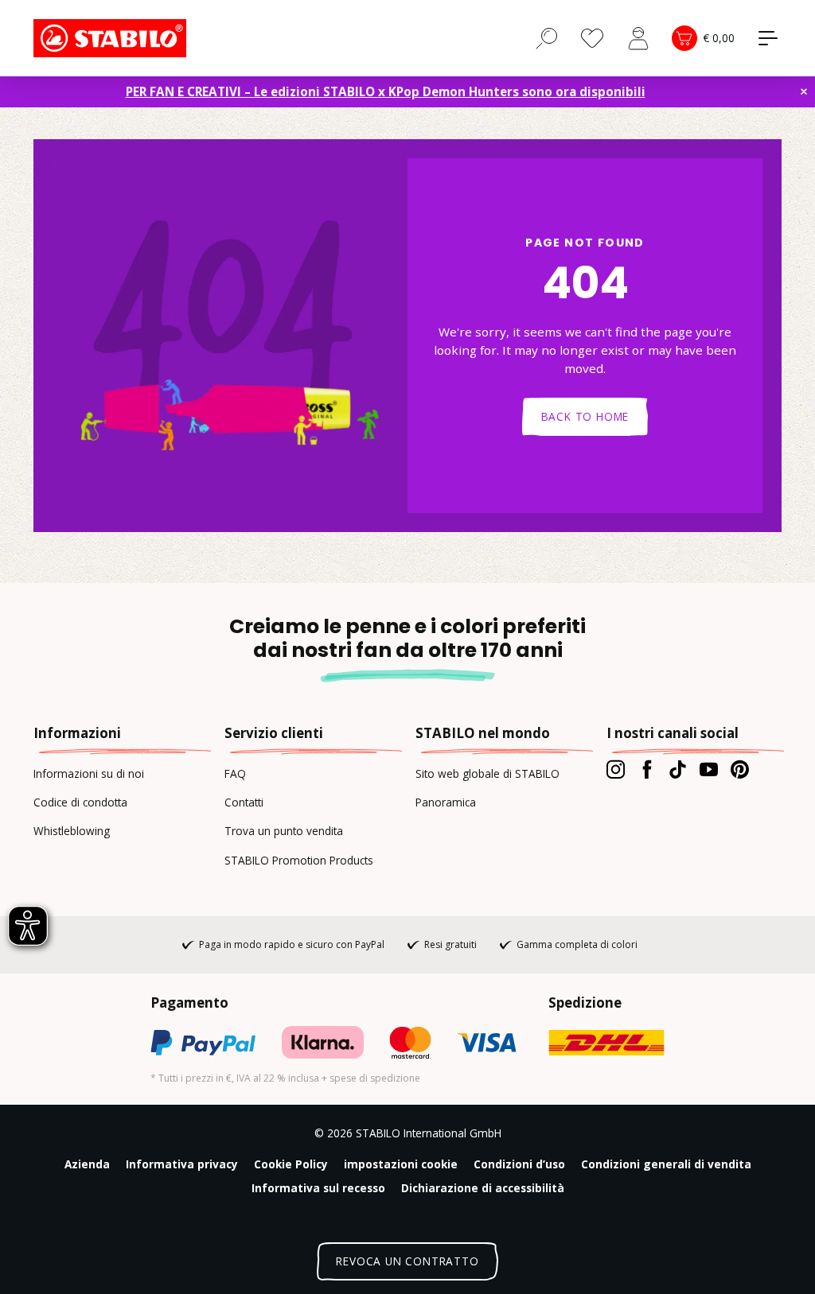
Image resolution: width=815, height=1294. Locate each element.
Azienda (87, 1164)
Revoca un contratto (407, 1261)
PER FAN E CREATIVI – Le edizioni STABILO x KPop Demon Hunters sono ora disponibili (385, 91)
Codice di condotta (80, 802)
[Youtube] (709, 769)
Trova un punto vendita (283, 830)
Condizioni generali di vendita (666, 1164)
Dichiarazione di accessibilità (482, 1187)
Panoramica (445, 802)
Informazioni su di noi (88, 773)
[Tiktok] (678, 769)
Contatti (243, 802)
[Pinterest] (740, 769)
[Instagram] (615, 769)
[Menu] (768, 38)
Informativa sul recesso (318, 1187)
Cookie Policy (291, 1164)
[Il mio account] (638, 38)
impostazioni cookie (401, 1164)
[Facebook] (647, 769)
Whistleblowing (71, 830)
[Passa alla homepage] (113, 38)
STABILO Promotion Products (298, 860)
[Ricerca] (547, 37)
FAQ (235, 773)
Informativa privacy (182, 1164)
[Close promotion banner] (804, 91)
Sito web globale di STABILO (487, 773)
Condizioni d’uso (519, 1164)
